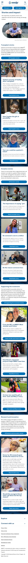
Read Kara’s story (14, 246)
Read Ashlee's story (14, 95)
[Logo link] (13, 3)
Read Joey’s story (14, 508)
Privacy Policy (4, 528)
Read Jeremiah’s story (14, 214)
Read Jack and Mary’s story (14, 409)
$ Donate (8, 8)
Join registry (21, 8)
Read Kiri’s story (14, 160)
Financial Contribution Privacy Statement (10, 533)
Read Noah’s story (14, 278)
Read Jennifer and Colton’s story (14, 338)
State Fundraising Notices (6, 539)
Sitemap (3, 545)
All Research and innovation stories (14, 433)
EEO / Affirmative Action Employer (8, 536)
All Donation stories (14, 182)
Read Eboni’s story (14, 373)
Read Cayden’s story (14, 129)
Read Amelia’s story (14, 472)
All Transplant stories (14, 58)
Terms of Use (4, 530)
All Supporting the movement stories (14, 303)
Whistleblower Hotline (6, 542)
